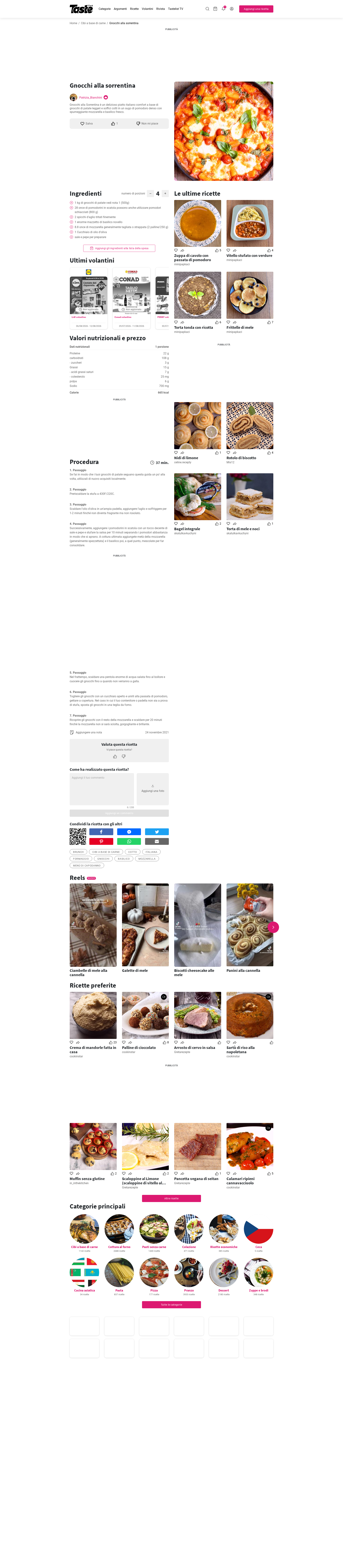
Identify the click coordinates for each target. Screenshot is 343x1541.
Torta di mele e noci (243, 529)
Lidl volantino (79, 317)
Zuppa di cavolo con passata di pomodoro (192, 257)
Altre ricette (171, 1198)
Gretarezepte (182, 1052)
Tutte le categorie (171, 1304)
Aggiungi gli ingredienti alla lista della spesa (122, 248)
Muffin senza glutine (87, 1178)
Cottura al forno (119, 1247)
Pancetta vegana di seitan (196, 1178)
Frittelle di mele (240, 327)
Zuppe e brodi (258, 1290)
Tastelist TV (175, 9)
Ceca (258, 1247)
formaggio (81, 858)
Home (73, 23)
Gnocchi (103, 858)
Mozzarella (147, 858)
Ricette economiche (223, 1247)
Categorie (105, 9)
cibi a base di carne (106, 852)
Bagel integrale (187, 529)
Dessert (223, 1290)
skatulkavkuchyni (185, 533)
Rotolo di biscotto (241, 458)
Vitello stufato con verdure (249, 255)
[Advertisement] (171, 53)
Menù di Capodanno (87, 865)
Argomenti (120, 9)
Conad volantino (123, 317)
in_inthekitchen (79, 1183)
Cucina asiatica (84, 1290)
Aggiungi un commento (119, 813)
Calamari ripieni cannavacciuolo (241, 1180)
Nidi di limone (186, 458)
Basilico (124, 858)
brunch (78, 852)
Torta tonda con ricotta (193, 327)
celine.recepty (182, 462)
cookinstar (76, 1056)
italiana (151, 852)
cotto (132, 852)
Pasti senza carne (154, 1247)
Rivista (160, 9)
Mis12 (230, 462)
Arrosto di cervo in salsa (194, 1047)
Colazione (189, 1247)
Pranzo (189, 1290)
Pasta (119, 1290)
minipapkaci (182, 264)
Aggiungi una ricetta (256, 9)
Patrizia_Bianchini (90, 97)
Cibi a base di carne (93, 23)
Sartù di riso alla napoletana (241, 1049)
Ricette (134, 9)
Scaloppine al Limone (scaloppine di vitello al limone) (142, 1180)
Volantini (147, 9)
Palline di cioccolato (139, 1047)
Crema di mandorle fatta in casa (93, 1049)
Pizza (154, 1290)
